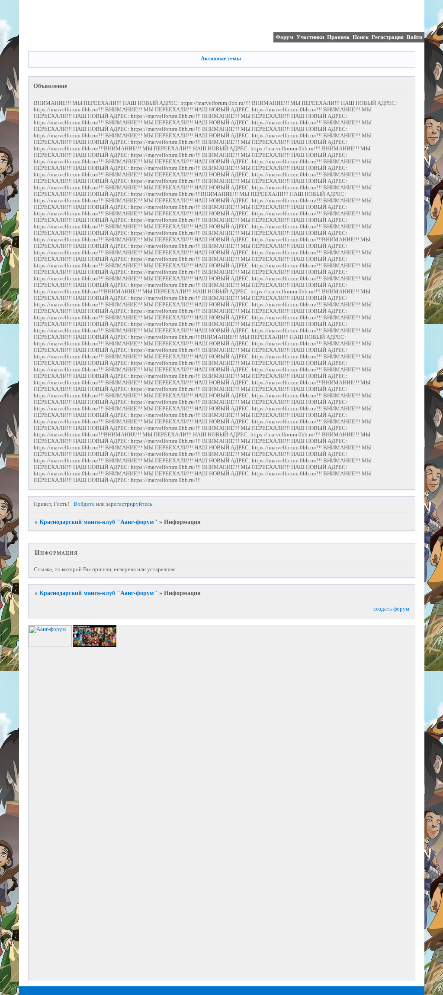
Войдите (84, 504)
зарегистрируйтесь (129, 504)
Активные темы (221, 58)
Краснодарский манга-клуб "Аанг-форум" (98, 521)
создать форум (391, 609)
